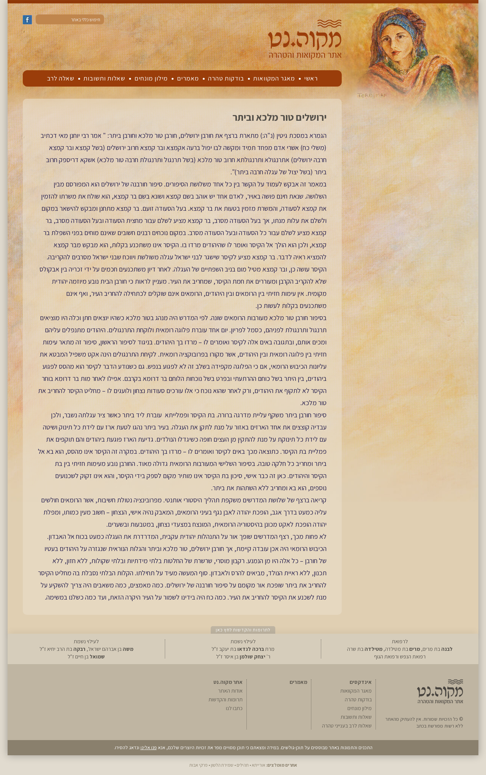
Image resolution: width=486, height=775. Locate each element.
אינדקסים (361, 682)
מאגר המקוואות (274, 78)
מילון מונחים (151, 78)
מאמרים (188, 78)
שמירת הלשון (222, 765)
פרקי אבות (198, 765)
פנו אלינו (148, 747)
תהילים (243, 765)
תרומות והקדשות (225, 699)
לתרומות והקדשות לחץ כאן (243, 630)
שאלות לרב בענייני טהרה (347, 725)
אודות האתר (230, 690)
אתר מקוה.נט (228, 682)
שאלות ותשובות (104, 78)
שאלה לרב (60, 78)
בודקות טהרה (226, 78)
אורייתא (258, 765)
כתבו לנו (234, 708)
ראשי (311, 78)
